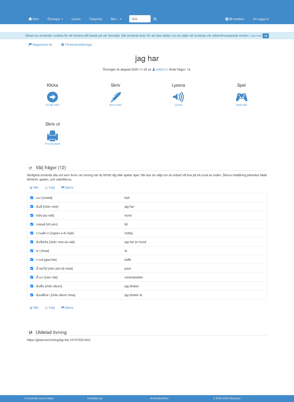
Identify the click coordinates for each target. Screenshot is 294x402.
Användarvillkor (159, 398)
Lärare (76, 19)
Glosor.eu (235, 398)
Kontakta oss (94, 398)
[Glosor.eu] (47, 7)
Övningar (54, 19)
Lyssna (178, 104)
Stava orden (115, 104)
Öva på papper (52, 143)
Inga (51, 187)
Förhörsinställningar (78, 44)
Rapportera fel (42, 44)
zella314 (161, 69)
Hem (35, 19)
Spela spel (241, 104)
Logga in (262, 19)
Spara (68, 187)
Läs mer (256, 35)
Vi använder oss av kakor (39, 398)
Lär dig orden (52, 104)
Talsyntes (95, 19)
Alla (36, 187)
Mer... (115, 19)
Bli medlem (236, 19)
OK (266, 36)
